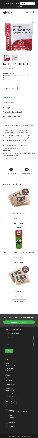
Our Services (9, 368)
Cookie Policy (9, 380)
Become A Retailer (19, 322)
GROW (7, 78)
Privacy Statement (11, 378)
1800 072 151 (15, 3)
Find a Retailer (10, 390)
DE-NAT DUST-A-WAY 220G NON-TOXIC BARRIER (19, 252)
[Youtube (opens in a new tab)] (21, 6)
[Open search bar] (34, 12)
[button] (32, 23)
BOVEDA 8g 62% (19, 291)
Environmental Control (16, 75)
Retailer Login (10, 393)
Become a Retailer (11, 365)
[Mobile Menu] (29, 12)
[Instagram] (12, 401)
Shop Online (9, 388)
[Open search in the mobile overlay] (33, 12)
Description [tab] (8, 98)
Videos (8, 375)
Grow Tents (26, 75)
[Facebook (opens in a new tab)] (17, 6)
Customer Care (10, 363)
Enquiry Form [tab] (9, 102)
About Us (8, 370)
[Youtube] (16, 401)
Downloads (9, 373)
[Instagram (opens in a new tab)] (19, 6)
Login (7, 3)
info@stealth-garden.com (16, 428)
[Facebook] (7, 401)
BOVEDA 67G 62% (19, 214)
